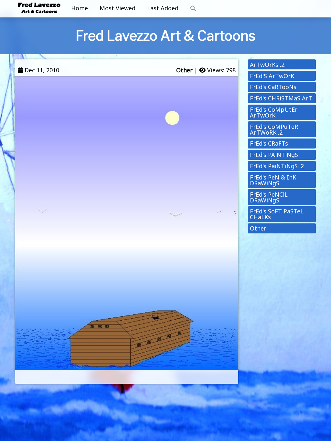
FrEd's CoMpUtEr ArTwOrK (273, 112)
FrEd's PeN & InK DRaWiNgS (273, 180)
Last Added (162, 8)
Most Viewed (117, 8)
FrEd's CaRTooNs (273, 87)
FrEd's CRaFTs (269, 143)
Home (79, 8)
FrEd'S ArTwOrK (272, 76)
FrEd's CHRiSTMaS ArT (281, 98)
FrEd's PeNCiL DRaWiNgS (269, 197)
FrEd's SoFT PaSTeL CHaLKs (277, 214)
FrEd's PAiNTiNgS (274, 155)
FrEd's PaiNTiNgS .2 (277, 166)
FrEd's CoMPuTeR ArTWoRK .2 (274, 129)
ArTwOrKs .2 (267, 64)
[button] (193, 8)
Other (184, 70)
